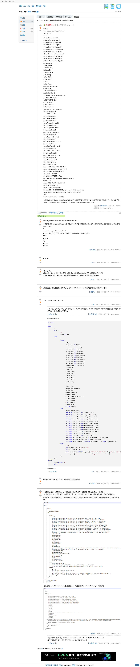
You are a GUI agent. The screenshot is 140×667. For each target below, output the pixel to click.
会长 (93, 304)
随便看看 (38, 6)
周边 (13, 1)
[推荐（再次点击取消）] (40, 25)
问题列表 (41, 17)
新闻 (6, 1)
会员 (10, 1)
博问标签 (68, 17)
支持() (50, 314)
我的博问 (59, 17)
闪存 (23, 18)
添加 (32, 31)
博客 (23, 25)
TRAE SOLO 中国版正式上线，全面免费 (52, 213)
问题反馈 (24, 40)
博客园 (73, 665)
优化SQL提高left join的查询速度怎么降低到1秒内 (55, 20)
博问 (23, 21)
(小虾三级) (106, 250)
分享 (120, 213)
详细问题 (76, 17)
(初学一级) (106, 292)
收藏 (23, 31)
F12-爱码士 (92, 483)
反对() (55, 314)
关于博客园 (49, 665)
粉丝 (28, 6)
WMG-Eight (92, 250)
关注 (24, 6)
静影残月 (92, 633)
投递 (32, 28)
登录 (29, 11)
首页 (2, 1)
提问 (32, 21)
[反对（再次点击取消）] (40, 30)
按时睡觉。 (92, 292)
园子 (20, 6)
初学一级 (111, 206)
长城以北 (92, 262)
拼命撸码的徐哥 (102, 206)
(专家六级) (106, 304)
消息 (44, 6)
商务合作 (61, 665)
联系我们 (55, 665)
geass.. (93, 279)
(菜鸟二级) (106, 262)
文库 (23, 35)
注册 (37, 11)
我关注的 (50, 17)
